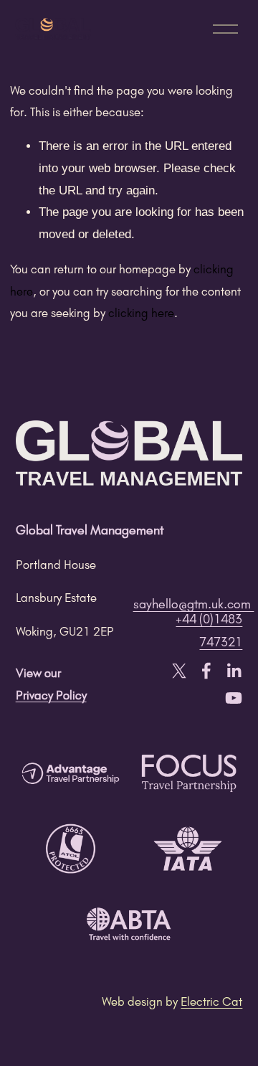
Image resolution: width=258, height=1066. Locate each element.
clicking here (141, 312)
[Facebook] (206, 670)
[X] (179, 670)
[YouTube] (233, 698)
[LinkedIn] (233, 670)
